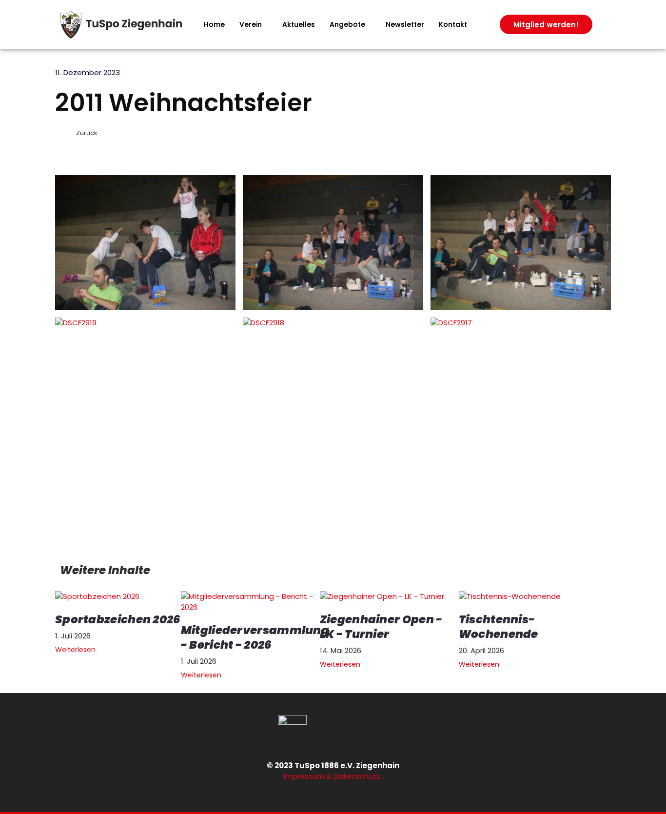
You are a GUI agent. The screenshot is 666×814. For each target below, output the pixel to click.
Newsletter (405, 24)
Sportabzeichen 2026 (118, 619)
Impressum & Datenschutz (333, 776)
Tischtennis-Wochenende (498, 627)
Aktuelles (298, 24)
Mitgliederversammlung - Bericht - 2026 (255, 637)
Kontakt (453, 24)
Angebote (347, 24)
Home (214, 24)
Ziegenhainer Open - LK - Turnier (381, 627)
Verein (250, 24)
